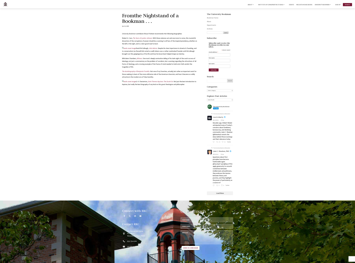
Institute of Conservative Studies (270, 5)
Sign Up (337, 5)
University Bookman (322, 5)
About (209, 21)
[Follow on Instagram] (135, 216)
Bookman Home (212, 18)
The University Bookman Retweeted (221, 113)
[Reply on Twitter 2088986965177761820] (214, 185)
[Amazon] (129, 48)
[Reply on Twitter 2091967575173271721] (214, 142)
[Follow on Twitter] (129, 216)
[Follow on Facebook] (124, 216)
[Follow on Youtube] (140, 216)
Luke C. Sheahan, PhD (221, 151)
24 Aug (222, 120)
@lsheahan (215, 154)
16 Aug (222, 154)
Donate (347, 5)
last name (211, 63)
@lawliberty (216, 120)
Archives (210, 29)
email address (213, 52)
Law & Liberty (218, 117)
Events (291, 5)
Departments (211, 25)
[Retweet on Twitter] (212, 113)
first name (212, 58)
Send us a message (190, 248)
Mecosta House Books (304, 5)
